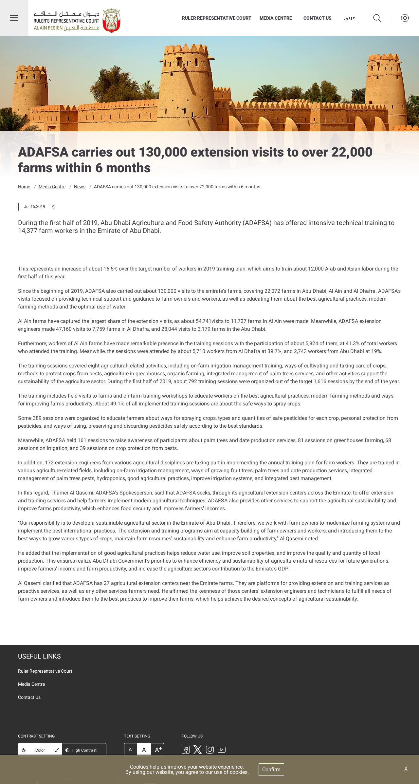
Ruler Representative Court (216, 18)
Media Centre (276, 18)
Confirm (271, 769)
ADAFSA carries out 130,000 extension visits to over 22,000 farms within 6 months (177, 186)
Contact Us (317, 18)
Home (24, 186)
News (79, 186)
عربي (349, 18)
